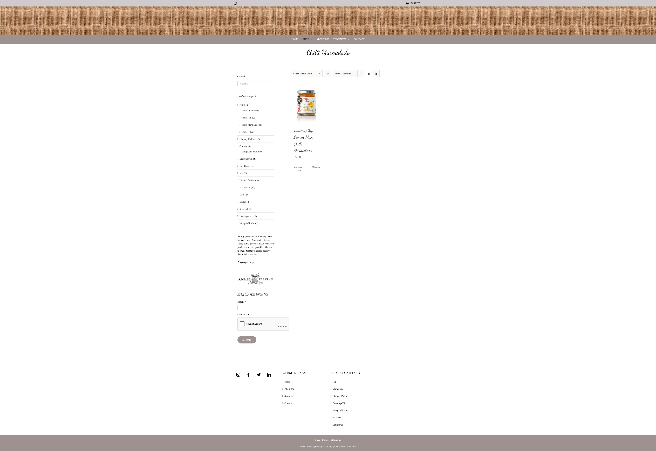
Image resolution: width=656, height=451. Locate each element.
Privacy (310, 446)
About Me (289, 388)
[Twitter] (259, 374)
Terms (302, 446)
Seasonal (244, 208)
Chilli (242, 105)
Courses (243, 146)
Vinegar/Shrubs (247, 223)
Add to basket (299, 169)
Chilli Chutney (249, 110)
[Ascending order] (327, 73)
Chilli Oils (247, 131)
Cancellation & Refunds (345, 446)
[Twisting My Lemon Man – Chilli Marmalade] (307, 104)
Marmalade (245, 187)
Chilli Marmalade (250, 124)
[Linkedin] (269, 374)
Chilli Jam (246, 117)
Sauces (243, 201)
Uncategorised (246, 216)
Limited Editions (248, 180)
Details (317, 167)
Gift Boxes (245, 165)
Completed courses (251, 151)
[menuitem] (413, 3)
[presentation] (263, 324)
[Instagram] (238, 374)
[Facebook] (248, 374)
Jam (241, 173)
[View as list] (376, 73)
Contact (288, 403)
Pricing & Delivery (324, 446)
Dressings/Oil (246, 158)
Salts (242, 194)
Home (287, 381)
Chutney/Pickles (247, 139)
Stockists (288, 396)
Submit (246, 339)
